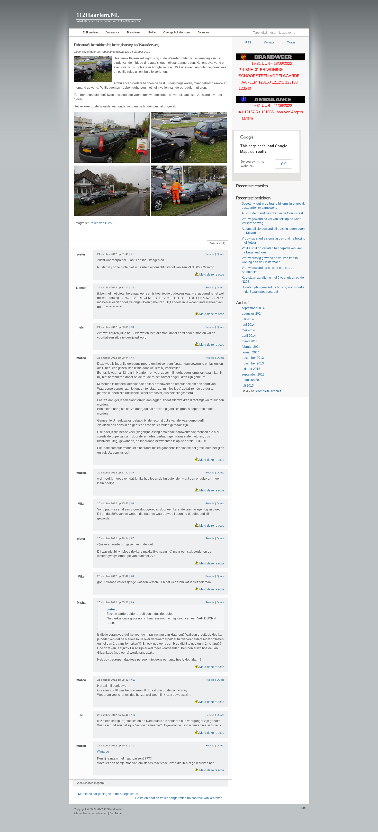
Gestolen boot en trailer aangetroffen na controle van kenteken (178, 798)
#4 (132, 357)
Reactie (209, 254)
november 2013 (253, 363)
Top (303, 807)
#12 (133, 745)
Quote (220, 254)
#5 (132, 472)
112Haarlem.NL (97, 15)
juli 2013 (248, 385)
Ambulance (112, 32)
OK (283, 164)
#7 (132, 538)
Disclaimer (116, 813)
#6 (132, 503)
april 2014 (249, 335)
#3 (132, 327)
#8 (132, 576)
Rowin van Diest (100, 223)
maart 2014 (250, 341)
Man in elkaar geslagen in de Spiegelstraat (108, 794)
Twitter (291, 42)
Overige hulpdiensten (176, 32)
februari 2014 (251, 347)
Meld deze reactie (211, 274)
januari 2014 (250, 352)
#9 (132, 602)
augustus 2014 (252, 313)
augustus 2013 (252, 380)
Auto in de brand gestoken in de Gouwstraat (272, 213)
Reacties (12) (217, 243)
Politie (152, 32)
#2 (132, 287)
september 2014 (253, 308)
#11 (133, 715)
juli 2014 (248, 319)
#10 (133, 679)
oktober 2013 (251, 369)
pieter (111, 609)
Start (74, 32)
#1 (132, 254)
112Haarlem (90, 32)
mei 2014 (248, 330)
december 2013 (253, 358)
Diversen (203, 32)
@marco (103, 751)
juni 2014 (248, 324)
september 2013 (253, 374)
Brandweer (134, 32)
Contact (269, 42)
